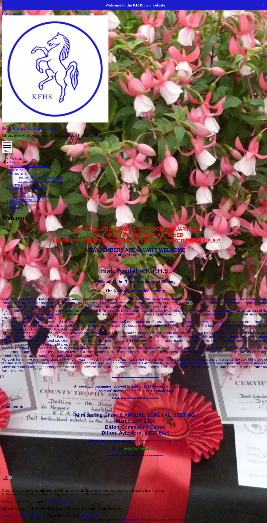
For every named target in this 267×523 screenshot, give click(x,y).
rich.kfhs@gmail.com (140, 448)
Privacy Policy (19, 203)
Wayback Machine (131, 519)
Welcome (16, 158)
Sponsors (16, 207)
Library (23, 192)
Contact (15, 162)
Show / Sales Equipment (34, 196)
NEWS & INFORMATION (28, 188)
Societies (16, 185)
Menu (7, 151)
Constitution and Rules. (25, 200)
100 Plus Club (19, 170)
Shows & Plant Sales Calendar (30, 166)
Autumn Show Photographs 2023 (40, 181)
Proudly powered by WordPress (23, 515)
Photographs (18, 173)
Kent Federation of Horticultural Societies (29, 128)
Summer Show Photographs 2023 (40, 177)
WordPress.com (90, 515)
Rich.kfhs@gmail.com (59, 501)
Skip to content (11, 13)
